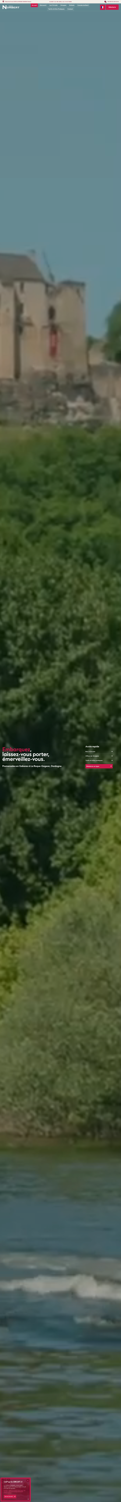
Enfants (71, 5)
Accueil (34, 5)
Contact (70, 9)
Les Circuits (53, 5)
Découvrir (43, 5)
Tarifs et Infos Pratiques (56, 9)
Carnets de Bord (82, 5)
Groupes (63, 5)
